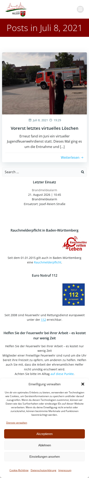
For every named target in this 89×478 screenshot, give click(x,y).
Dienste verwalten (16, 422)
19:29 (57, 120)
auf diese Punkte (62, 374)
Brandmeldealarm (44, 190)
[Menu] (80, 9)
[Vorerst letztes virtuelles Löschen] (44, 83)
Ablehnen (44, 445)
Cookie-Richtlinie (19, 470)
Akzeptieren (44, 434)
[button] (83, 384)
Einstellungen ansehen (44, 456)
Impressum (64, 470)
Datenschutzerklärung (43, 470)
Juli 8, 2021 (40, 120)
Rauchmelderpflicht (47, 262)
